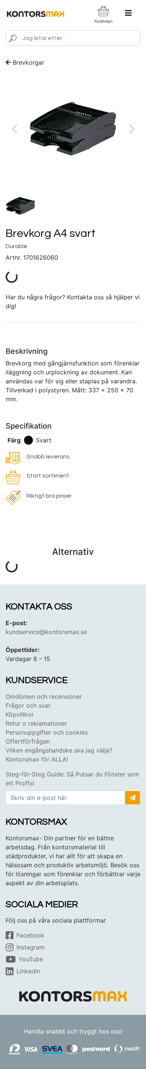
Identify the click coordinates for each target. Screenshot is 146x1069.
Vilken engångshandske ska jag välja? (59, 750)
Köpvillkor (20, 714)
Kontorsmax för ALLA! (37, 759)
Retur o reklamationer (36, 723)
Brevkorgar (28, 62)
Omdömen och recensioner (44, 696)
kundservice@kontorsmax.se (46, 632)
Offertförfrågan (28, 741)
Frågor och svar (28, 705)
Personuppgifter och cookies (47, 732)
